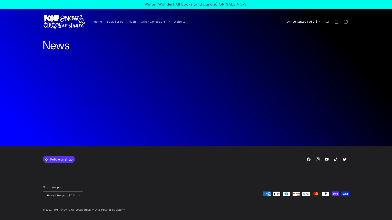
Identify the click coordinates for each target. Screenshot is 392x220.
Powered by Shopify (113, 209)
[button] (154, 21)
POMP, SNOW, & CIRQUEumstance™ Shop (77, 209)
